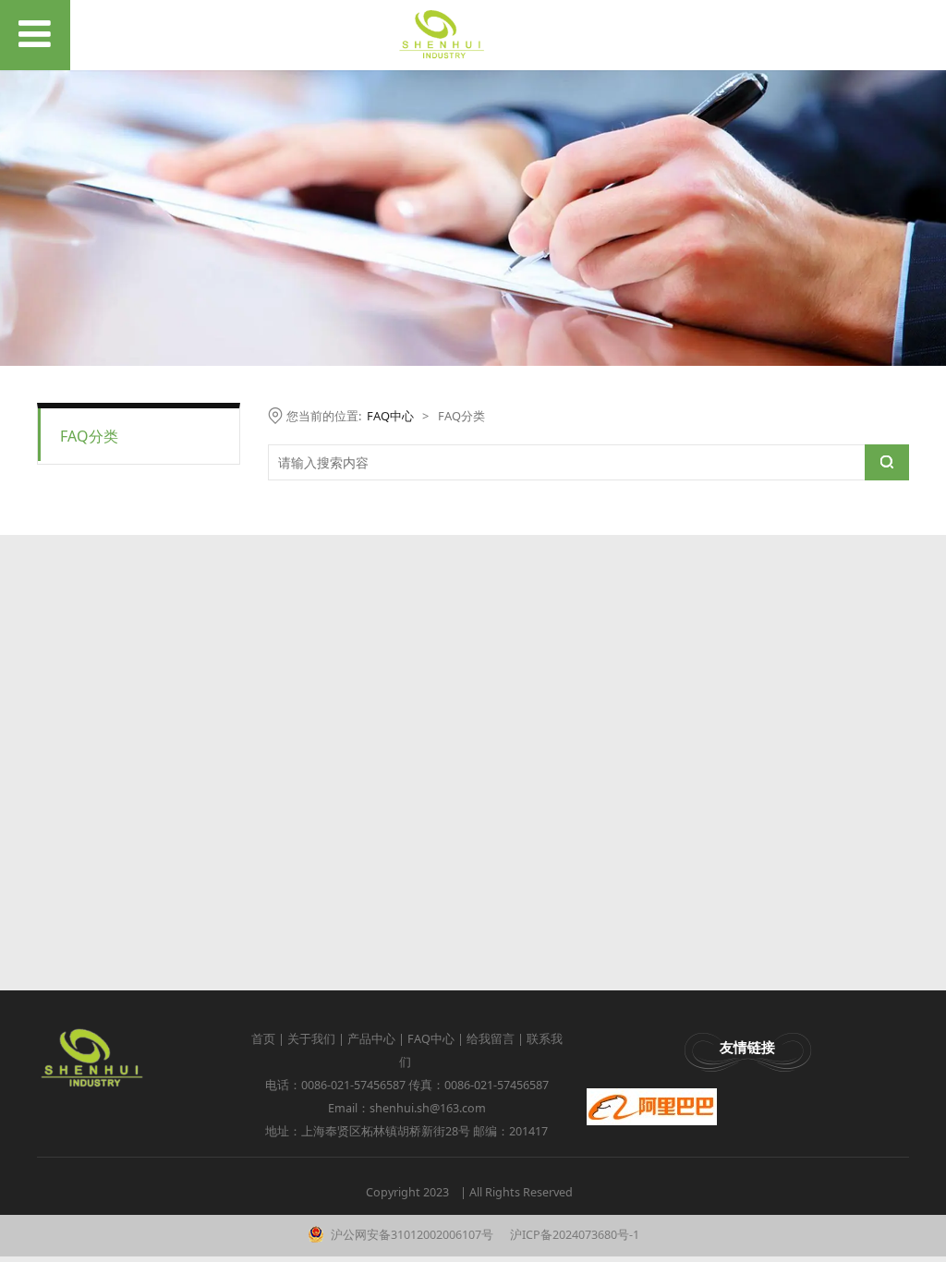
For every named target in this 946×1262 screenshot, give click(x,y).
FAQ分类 (89, 436)
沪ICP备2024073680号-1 (573, 1235)
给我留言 (491, 1039)
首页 (263, 1039)
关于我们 (311, 1039)
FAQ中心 (390, 415)
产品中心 (371, 1039)
